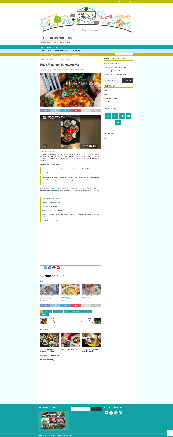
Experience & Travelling (61, 50)
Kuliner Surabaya (74, 69)
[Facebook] (123, 1)
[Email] (130, 1)
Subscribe (127, 80)
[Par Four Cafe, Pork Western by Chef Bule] (49, 340)
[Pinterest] (133, 1)
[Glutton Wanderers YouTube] (119, 1)
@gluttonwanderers (117, 71)
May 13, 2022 (46, 69)
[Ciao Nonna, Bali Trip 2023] (45, 426)
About (49, 47)
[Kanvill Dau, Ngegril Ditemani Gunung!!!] (53, 426)
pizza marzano (76, 311)
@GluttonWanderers (52, 190)
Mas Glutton (46, 184)
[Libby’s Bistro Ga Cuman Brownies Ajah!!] (91, 340)
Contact (57, 47)
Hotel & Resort (76, 50)
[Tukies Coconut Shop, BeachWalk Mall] (61, 420)
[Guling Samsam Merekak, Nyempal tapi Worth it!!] (61, 426)
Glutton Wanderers (120, 75)
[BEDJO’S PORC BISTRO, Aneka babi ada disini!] (53, 420)
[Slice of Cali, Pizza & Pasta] (70, 340)
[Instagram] (126, 1)
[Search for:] (124, 54)
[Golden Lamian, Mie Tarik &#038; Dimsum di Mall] (70, 289)
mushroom (48, 311)
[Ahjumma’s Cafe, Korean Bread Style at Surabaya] (45, 414)
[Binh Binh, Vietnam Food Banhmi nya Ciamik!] (53, 414)
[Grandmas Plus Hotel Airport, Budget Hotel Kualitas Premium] (61, 414)
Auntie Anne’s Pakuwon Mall (90, 295)
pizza (66, 311)
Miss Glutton (46, 173)
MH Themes (69, 435)
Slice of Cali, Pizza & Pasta (70, 349)
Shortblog (82, 69)
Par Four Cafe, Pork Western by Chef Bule (47, 350)
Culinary (42, 50)
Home (41, 47)
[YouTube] (58, 267)
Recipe (49, 50)
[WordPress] (45, 267)
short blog (86, 311)
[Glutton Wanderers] (86, 33)
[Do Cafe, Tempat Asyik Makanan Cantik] (49, 289)
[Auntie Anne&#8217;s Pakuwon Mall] (91, 289)
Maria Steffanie (57, 69)
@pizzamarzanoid (55, 202)
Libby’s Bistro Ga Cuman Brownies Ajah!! (90, 350)
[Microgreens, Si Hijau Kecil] (45, 420)
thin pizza (44, 314)
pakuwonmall (58, 311)
